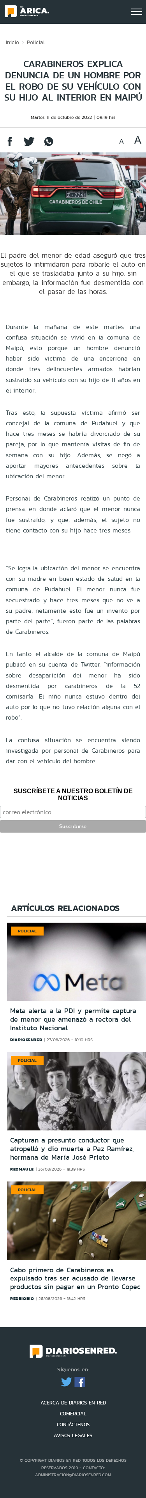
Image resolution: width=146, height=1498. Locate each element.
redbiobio (22, 1298)
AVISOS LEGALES (73, 1435)
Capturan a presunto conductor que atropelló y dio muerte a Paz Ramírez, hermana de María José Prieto (72, 1148)
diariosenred (26, 1039)
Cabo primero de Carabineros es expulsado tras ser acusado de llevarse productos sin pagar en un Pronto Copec (75, 1278)
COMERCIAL (73, 1413)
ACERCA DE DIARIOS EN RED (73, 1402)
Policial (36, 42)
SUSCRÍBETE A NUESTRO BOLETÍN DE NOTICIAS (73, 794)
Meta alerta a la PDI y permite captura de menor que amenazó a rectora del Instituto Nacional (73, 1019)
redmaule (22, 1169)
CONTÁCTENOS (73, 1424)
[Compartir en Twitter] (29, 145)
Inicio (12, 42)
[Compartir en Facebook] (10, 145)
